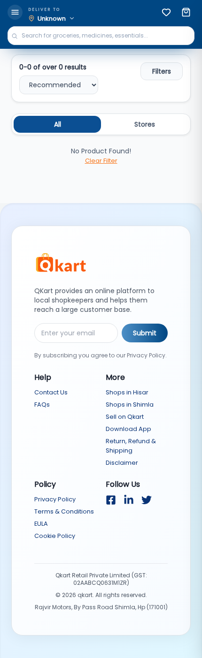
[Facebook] (111, 500)
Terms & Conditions (64, 511)
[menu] (15, 12)
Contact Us (51, 392)
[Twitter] (146, 500)
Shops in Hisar (127, 392)
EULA (41, 524)
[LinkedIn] (129, 500)
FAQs (42, 404)
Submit (144, 333)
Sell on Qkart (125, 417)
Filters (161, 71)
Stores (144, 124)
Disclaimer (122, 463)
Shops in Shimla (130, 404)
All (57, 124)
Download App (128, 429)
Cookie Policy (54, 536)
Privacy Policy (55, 499)
